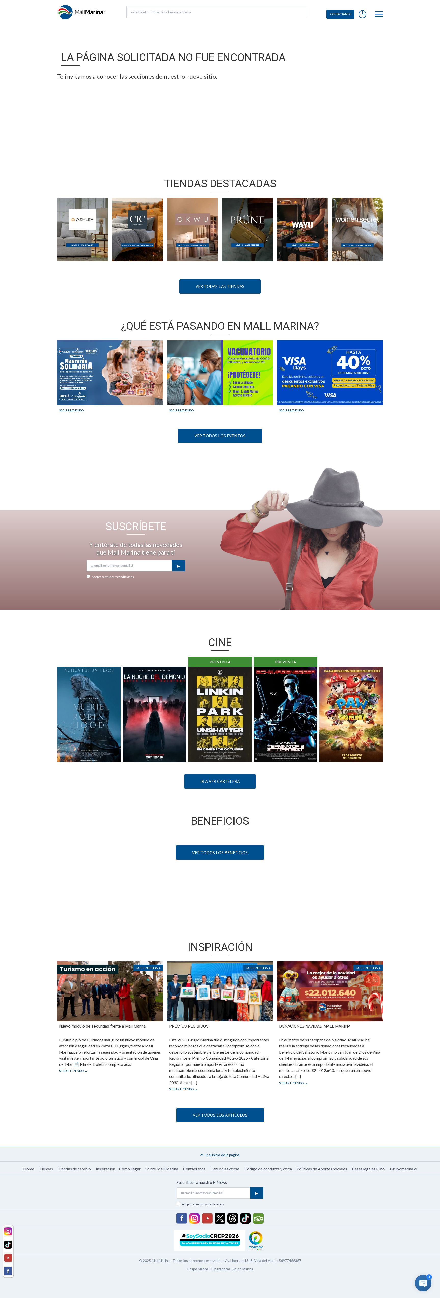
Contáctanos (194, 1168)
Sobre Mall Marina (161, 1168)
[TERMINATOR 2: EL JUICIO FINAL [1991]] (286, 714)
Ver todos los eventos (220, 436)
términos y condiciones (118, 577)
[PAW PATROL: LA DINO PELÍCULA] (351, 714)
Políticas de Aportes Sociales (322, 1168)
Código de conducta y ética (268, 1168)
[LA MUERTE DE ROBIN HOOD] (89, 714)
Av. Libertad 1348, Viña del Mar (249, 1260)
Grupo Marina (198, 1269)
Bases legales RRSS (368, 1168)
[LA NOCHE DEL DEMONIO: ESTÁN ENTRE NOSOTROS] (154, 714)
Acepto (113, 577)
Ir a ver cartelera (220, 781)
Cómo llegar (130, 1168)
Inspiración (105, 1168)
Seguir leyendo (71, 410)
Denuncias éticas (225, 1168)
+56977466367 (289, 1260)
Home (28, 1168)
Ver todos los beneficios (220, 852)
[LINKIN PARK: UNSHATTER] (220, 714)
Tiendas (46, 1168)
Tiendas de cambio (74, 1168)
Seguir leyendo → (73, 1071)
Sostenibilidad (148, 968)
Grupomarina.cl (403, 1168)
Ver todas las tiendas (220, 286)
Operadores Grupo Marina (232, 1269)
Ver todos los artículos (220, 1115)
